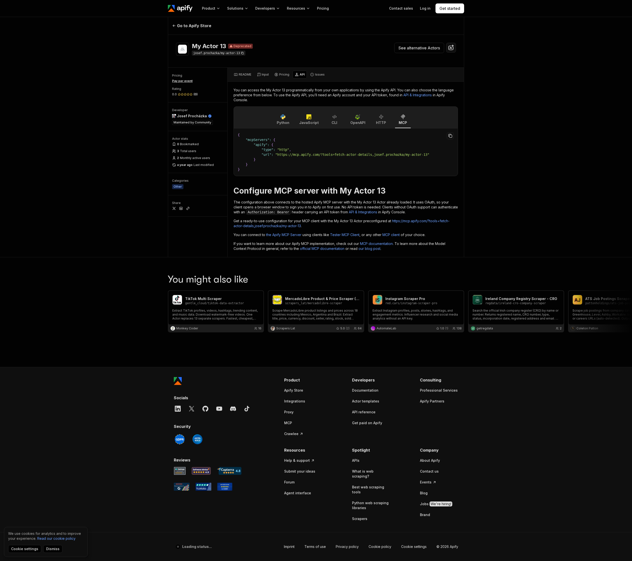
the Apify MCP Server (283, 235)
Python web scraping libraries (370, 505)
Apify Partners (432, 401)
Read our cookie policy (56, 538)
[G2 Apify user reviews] (182, 487)
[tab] (243, 75)
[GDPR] (180, 439)
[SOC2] (197, 439)
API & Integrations (417, 95)
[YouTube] (219, 409)
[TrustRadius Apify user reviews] (203, 487)
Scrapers (359, 519)
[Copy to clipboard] (450, 135)
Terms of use (315, 546)
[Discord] (233, 409)
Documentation (365, 390)
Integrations (294, 401)
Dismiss (52, 549)
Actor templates (365, 401)
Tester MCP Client (344, 235)
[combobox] (451, 48)
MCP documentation (376, 243)
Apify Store (293, 390)
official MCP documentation (322, 248)
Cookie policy (380, 546)
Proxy (289, 412)
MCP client (391, 235)
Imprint (289, 546)
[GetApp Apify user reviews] (180, 471)
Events (426, 482)
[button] (303, 380)
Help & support (297, 460)
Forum (289, 482)
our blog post (369, 248)
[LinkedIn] (178, 409)
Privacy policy (347, 546)
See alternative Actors (419, 47)
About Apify (430, 460)
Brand (425, 515)
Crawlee (291, 434)
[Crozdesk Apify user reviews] (224, 487)
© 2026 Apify (447, 546)
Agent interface (297, 493)
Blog (424, 493)
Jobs (435, 504)
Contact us (429, 471)
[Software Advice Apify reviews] (201, 471)
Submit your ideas (299, 471)
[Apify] (180, 8)
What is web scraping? (363, 473)
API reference (363, 412)
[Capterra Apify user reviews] (229, 471)
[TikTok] (247, 409)
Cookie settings (414, 546)
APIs (355, 460)
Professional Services (439, 390)
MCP (288, 423)
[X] (192, 409)
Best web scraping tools (368, 489)
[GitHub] (205, 409)
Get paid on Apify (367, 423)
